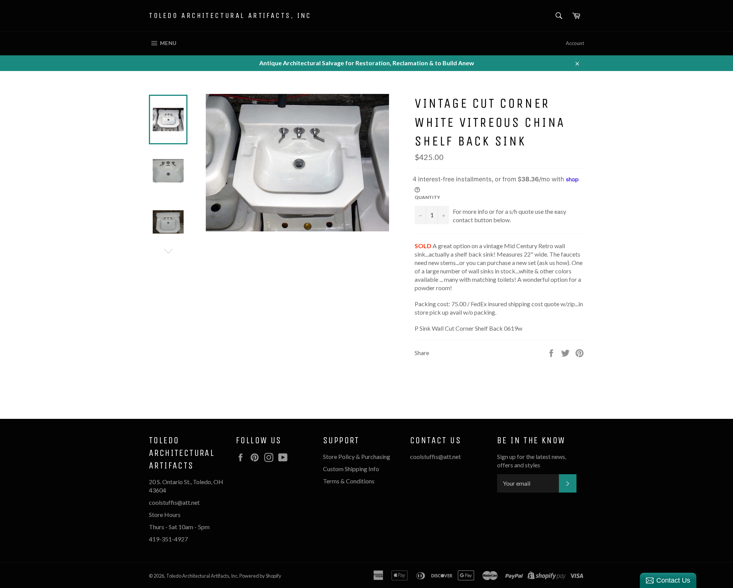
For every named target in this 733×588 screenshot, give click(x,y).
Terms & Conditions (349, 481)
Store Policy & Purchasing (356, 456)
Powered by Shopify (260, 576)
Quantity (427, 197)
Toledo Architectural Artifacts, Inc (230, 15)
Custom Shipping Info (351, 468)
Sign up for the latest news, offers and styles (531, 460)
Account (575, 43)
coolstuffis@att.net (435, 456)
